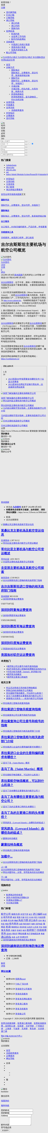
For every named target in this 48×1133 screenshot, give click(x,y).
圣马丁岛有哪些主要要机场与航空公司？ (24, 696)
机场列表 (15, 34)
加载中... (7, 856)
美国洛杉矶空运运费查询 (18, 654)
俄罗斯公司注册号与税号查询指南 (22, 666)
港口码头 (6, 936)
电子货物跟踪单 (33, 934)
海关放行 (27, 924)
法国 (21, 924)
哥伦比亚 (5, 559)
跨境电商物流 (24, 97)
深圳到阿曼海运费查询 (16, 609)
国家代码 (15, 28)
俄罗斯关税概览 (14, 674)
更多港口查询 (21, 1004)
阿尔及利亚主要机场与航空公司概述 (17, 405)
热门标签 (10, 187)
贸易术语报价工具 (19, 50)
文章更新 (10, 184)
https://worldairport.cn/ (10, 359)
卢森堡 (13, 930)
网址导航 (10, 1058)
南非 (24, 930)
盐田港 (20, 1026)
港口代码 (15, 26)
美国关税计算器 (18, 47)
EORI (31, 917)
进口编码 (37, 914)
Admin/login (11, 165)
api (7, 172)
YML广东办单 (21, 984)
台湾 (17, 937)
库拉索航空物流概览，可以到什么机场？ (24, 693)
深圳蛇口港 (10, 1026)
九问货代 (17, 507)
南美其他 (5, 578)
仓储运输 (24, 89)
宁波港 (16, 1029)
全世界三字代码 (18, 36)
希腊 (42, 934)
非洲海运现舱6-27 (14, 900)
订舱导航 (10, 18)
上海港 (8, 1029)
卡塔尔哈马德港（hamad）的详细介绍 (24, 672)
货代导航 (10, 118)
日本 (40, 920)
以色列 (30, 927)
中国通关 (10, 105)
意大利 (11, 920)
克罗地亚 (38, 924)
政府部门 (31, 930)
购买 (3, 963)
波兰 (30, 914)
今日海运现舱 (12, 903)
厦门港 (4, 1031)
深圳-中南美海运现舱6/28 (17, 897)
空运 (40, 927)
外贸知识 (10, 113)
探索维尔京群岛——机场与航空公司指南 (24, 698)
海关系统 (5, 930)
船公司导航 (11, 52)
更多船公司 (20, 1014)
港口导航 (10, 20)
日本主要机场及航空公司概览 (14, 425)
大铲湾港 (30, 1026)
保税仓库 (15, 914)
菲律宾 (19, 930)
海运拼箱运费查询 (14, 189)
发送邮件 (5, 1130)
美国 (45, 927)
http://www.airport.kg (12, 300)
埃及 (13, 937)
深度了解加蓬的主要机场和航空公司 (17, 398)
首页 (8, 65)
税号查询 (13, 923)
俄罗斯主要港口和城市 (17, 677)
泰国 (14, 917)
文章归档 (10, 181)
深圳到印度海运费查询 (16, 643)
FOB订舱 (10, 15)
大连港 (41, 1029)
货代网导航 (11, 12)
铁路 (5, 920)
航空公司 (6, 914)
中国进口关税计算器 (20, 44)
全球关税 (10, 108)
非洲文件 (24, 937)
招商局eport (20, 979)
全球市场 (10, 102)
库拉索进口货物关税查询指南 (21, 709)
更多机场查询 (21, 994)
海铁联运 (15, 927)
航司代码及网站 (18, 39)
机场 (8, 926)
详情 (3, 966)
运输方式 (10, 67)
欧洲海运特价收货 (14, 895)
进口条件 (33, 920)
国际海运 (24, 72)
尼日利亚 (23, 927)
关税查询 (10, 42)
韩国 (7, 924)
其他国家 (17, 194)
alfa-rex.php (11, 170)
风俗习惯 (23, 920)
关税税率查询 (17, 110)
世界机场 (10, 31)
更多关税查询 (21, 1009)
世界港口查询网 (24, 1023)
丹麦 (23, 917)
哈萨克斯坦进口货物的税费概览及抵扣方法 (26, 669)
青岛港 (33, 1029)
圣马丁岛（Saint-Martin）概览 (22, 769)
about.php (10, 167)
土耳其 (35, 927)
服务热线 (5, 1105)
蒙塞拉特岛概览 (12, 844)
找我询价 (5, 1101)
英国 (18, 917)
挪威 (16, 920)
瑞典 (33, 924)
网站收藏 (22, 933)
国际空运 (24, 81)
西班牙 (15, 934)
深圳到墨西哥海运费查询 (18, 626)
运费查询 (10, 116)
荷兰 (36, 917)
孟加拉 (9, 934)
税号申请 (7, 917)
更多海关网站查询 (23, 999)
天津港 (25, 1029)
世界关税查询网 (8, 1023)
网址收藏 (6, 971)
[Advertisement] (24, 477)
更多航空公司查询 (23, 989)
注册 (3, 8)
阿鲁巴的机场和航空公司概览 (19, 690)
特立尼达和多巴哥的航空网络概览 (21, 688)
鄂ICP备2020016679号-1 (11, 1036)
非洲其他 (5, 540)
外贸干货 (24, 914)
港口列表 (15, 23)
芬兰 (27, 917)
